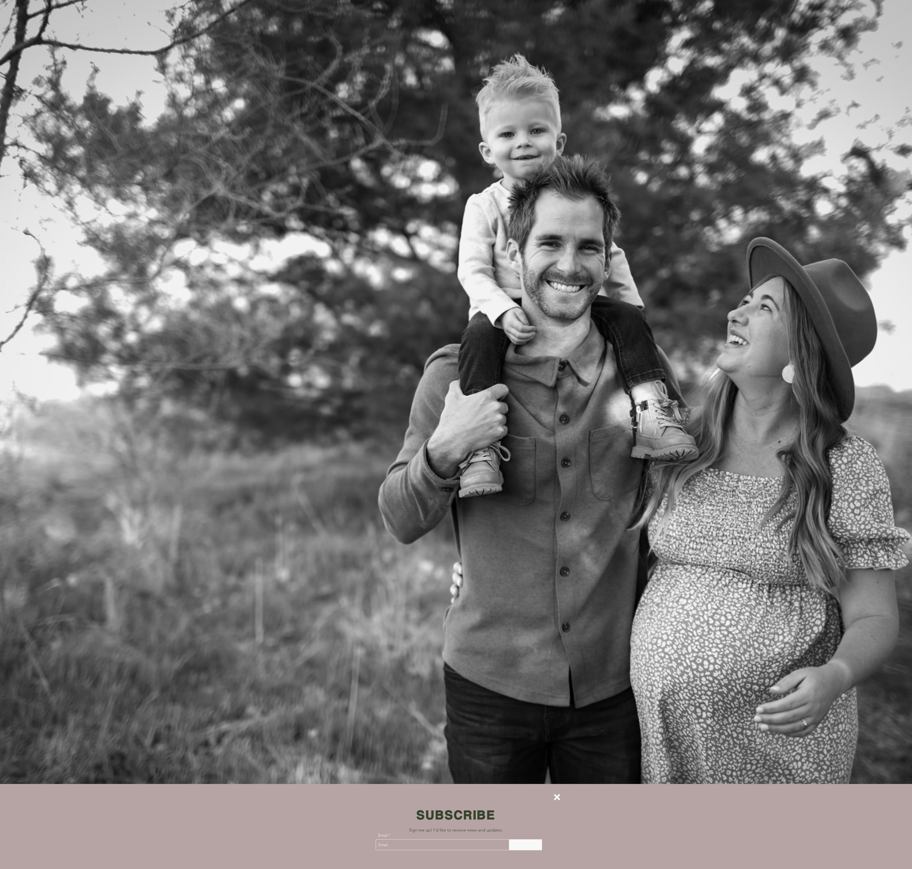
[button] (557, 797)
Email (383, 835)
